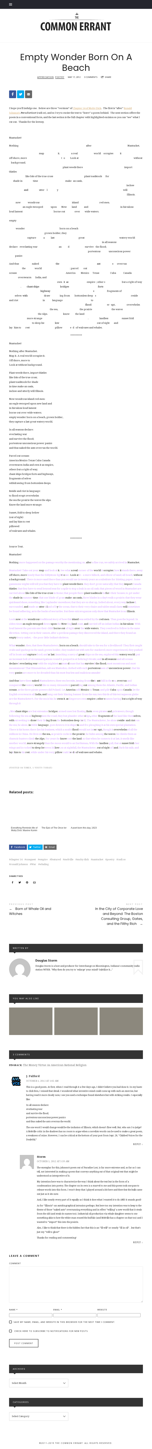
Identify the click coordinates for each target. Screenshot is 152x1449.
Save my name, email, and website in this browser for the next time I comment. (64, 1322)
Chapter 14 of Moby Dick (87, 108)
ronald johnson (19, 864)
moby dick (83, 859)
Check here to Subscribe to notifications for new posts (51, 1331)
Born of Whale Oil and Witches (42, 910)
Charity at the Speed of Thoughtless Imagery (31, 1014)
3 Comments (91, 77)
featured (56, 859)
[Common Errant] (76, 25)
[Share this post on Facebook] (12, 882)
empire (43, 859)
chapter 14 (16, 859)
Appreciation (45, 77)
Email (57, 1309)
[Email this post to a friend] (34, 882)
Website (102, 1309)
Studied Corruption (121, 1014)
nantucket (97, 859)
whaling (44, 864)
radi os (121, 859)
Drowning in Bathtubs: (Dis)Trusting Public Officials (76, 1014)
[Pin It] (27, 882)
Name (13, 1309)
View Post (30, 1035)
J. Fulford (33, 1076)
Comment (15, 1263)
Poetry (59, 77)
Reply (137, 1144)
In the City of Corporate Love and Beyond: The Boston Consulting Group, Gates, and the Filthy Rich (109, 915)
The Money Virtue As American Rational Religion (55, 1065)
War (33, 864)
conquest (31, 859)
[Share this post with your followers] (19, 882)
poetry (110, 859)
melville (68, 859)
